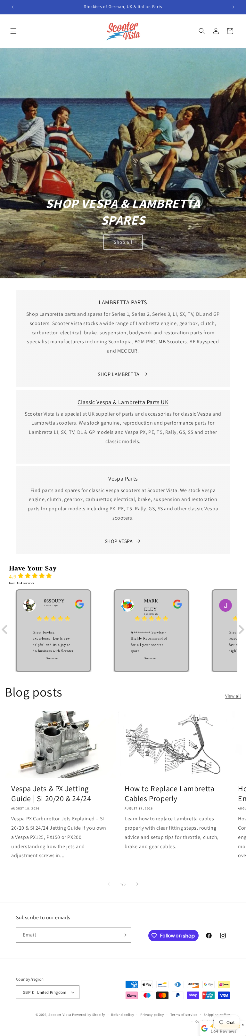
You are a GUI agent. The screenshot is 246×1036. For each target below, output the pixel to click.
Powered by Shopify (88, 1014)
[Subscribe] (124, 935)
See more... (53, 658)
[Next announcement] (233, 7)
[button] (13, 31)
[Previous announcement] (12, 7)
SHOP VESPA (119, 541)
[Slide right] (137, 884)
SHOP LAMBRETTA (118, 374)
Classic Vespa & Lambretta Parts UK (123, 402)
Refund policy (122, 1014)
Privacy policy (152, 1014)
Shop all (123, 242)
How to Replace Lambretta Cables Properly (169, 793)
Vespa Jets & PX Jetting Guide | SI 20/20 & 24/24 (51, 793)
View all (233, 696)
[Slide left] (109, 884)
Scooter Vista (59, 1014)
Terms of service (183, 1014)
